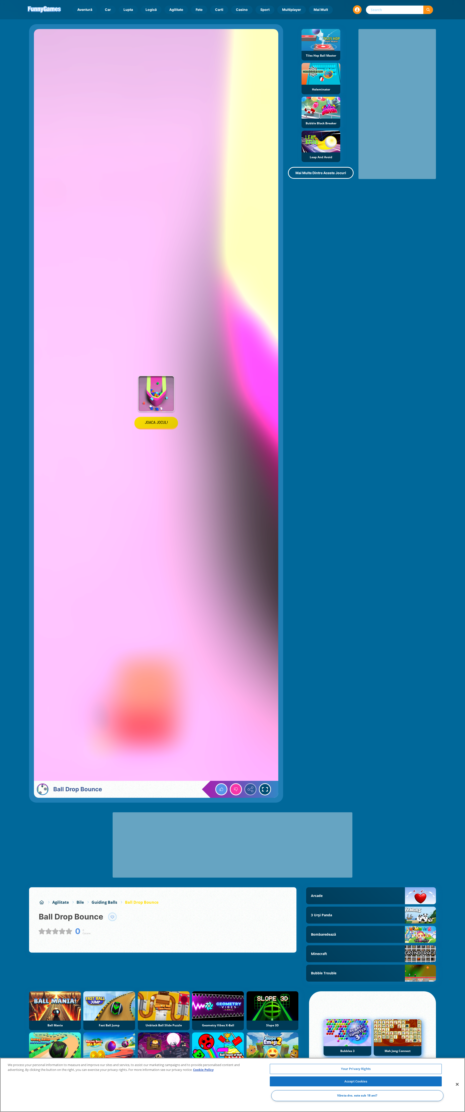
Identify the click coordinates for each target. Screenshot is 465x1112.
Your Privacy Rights (356, 1069)
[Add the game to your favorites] (112, 916)
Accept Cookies (355, 1081)
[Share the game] (250, 789)
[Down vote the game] (236, 789)
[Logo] (44, 9)
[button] (357, 9)
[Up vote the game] (221, 789)
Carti (219, 9)
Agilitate (176, 9)
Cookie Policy (203, 1069)
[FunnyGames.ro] (42, 902)
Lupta (128, 9)
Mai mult (321, 9)
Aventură (84, 9)
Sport (265, 9)
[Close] (457, 1084)
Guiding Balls (104, 902)
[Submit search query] (428, 10)
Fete (199, 9)
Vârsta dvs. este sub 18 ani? (357, 1096)
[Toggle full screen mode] (265, 789)
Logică (151, 9)
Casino (242, 9)
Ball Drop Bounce (141, 902)
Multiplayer (291, 9)
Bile (80, 902)
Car (108, 9)
